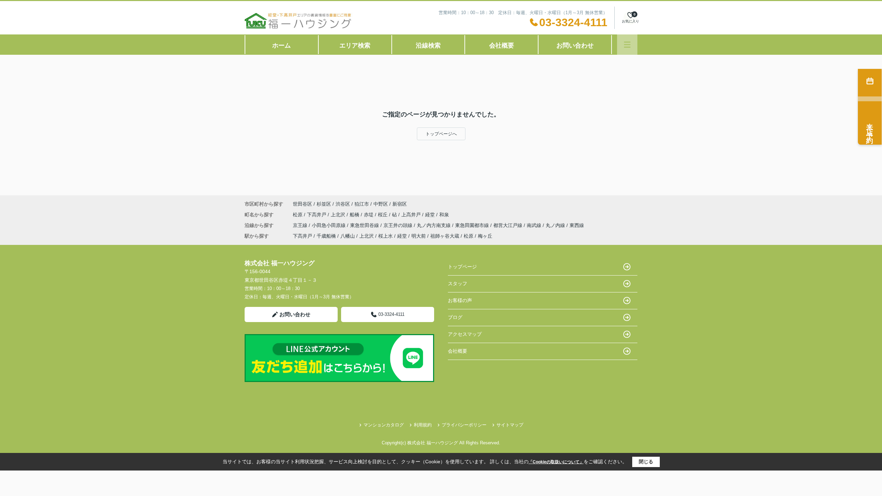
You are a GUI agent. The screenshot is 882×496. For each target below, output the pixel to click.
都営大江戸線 (508, 225)
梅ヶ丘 (485, 236)
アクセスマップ (465, 334)
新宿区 (399, 204)
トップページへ (441, 133)
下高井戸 (317, 214)
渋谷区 (343, 204)
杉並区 (324, 204)
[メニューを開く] (627, 44)
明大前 (418, 236)
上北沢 (339, 214)
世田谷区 (302, 204)
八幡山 (347, 236)
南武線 (535, 225)
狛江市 (362, 204)
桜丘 (383, 214)
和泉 (444, 214)
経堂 (430, 214)
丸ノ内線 (556, 225)
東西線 (577, 225)
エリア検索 (354, 45)
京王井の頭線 (398, 225)
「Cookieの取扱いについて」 (556, 461)
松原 (298, 214)
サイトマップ (509, 424)
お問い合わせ (575, 45)
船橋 (355, 214)
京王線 (301, 225)
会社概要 (501, 45)
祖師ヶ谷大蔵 (444, 236)
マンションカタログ (383, 424)
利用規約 (423, 424)
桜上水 (385, 236)
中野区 (380, 204)
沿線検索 (428, 45)
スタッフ (457, 283)
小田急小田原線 (329, 225)
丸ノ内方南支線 (434, 225)
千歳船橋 (326, 236)
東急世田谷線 (365, 225)
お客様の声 (460, 300)
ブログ (455, 317)
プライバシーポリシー (464, 424)
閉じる (646, 461)
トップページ (462, 266)
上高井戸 (411, 214)
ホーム (281, 45)
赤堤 (369, 214)
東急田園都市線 (472, 225)
